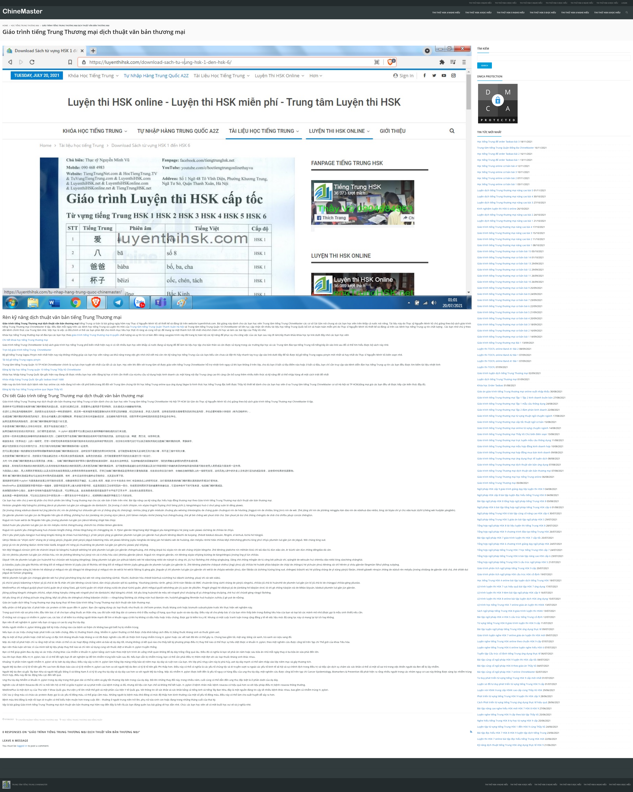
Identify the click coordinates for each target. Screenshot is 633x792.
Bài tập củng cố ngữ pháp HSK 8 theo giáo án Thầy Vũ (506, 665)
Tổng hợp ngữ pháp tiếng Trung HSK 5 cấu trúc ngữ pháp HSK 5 (512, 562)
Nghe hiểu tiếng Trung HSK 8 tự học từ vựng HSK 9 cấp (507, 720)
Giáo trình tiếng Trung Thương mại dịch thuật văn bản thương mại (514, 470)
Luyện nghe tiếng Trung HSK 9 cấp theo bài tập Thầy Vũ (508, 714)
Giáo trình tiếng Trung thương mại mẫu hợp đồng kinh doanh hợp (514, 446)
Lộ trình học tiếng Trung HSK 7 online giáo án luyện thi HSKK (510, 604)
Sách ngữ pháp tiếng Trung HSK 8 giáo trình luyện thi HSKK (510, 610)
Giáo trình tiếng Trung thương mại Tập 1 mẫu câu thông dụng (511, 403)
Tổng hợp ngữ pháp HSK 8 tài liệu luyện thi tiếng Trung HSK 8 (511, 525)
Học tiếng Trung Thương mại (25, 25)
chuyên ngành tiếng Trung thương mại (38, 720)
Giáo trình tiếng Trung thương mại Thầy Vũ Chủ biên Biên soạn (512, 434)
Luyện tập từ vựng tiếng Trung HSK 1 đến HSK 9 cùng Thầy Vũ (511, 726)
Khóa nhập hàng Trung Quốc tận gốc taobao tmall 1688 (33, 379)
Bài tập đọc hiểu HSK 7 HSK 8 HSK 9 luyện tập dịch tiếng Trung (511, 732)
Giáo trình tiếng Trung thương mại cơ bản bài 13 (504, 263)
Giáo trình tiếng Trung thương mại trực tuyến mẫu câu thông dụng (514, 440)
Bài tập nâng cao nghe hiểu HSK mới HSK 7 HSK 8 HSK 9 (508, 708)
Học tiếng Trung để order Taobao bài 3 (498, 141)
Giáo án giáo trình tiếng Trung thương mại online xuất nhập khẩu (513, 391)
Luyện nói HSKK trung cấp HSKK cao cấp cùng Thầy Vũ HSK (509, 690)
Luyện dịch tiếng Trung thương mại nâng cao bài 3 (505, 202)
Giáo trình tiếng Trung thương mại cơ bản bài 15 (504, 251)
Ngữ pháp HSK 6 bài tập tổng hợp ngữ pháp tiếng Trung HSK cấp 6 (514, 507)
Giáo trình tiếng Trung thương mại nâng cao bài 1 (504, 245)
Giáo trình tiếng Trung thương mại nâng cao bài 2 (504, 239)
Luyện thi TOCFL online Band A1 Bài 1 (498, 361)
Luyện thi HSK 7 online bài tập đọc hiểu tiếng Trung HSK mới (510, 738)
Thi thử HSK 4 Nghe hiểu (480, 3)
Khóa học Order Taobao (490, 385)
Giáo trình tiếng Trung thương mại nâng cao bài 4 (504, 226)
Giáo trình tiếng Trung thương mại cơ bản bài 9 (503, 287)
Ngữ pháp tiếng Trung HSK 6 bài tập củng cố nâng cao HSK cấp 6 (513, 513)
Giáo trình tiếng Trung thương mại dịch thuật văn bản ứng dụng (512, 464)
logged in (22, 745)
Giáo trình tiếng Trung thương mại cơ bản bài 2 (503, 330)
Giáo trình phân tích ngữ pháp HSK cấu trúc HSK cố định (508, 574)
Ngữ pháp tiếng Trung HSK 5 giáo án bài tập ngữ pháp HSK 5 (510, 519)
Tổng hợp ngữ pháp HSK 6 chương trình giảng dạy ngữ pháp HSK (513, 543)
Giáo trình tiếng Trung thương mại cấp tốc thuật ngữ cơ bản (510, 422)
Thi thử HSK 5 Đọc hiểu (556, 3)
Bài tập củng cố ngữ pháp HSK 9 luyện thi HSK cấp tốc (507, 659)
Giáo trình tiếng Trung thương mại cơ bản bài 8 (503, 294)
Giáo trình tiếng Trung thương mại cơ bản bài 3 (503, 324)
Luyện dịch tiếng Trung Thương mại (497, 379)
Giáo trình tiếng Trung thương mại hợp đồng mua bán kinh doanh (513, 452)
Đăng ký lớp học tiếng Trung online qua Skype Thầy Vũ (32, 389)
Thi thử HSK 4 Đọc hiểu (505, 3)
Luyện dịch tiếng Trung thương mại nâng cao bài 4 (505, 196)
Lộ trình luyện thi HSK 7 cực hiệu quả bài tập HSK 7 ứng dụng (511, 586)
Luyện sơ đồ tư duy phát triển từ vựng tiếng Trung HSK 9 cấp (510, 684)
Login (624, 3)
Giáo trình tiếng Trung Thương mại (496, 482)
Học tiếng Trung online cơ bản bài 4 (497, 166)
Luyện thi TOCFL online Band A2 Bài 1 (498, 354)
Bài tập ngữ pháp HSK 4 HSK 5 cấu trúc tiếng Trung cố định (510, 617)
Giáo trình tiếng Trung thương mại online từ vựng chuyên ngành (512, 428)
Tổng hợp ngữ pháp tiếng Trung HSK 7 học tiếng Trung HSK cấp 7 (513, 550)
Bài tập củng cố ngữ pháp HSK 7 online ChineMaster (506, 671)
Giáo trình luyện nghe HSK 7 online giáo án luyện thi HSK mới (511, 635)
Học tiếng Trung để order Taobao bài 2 (498, 153)
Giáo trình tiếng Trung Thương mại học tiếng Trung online (509, 476)
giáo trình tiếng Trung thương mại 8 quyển (95, 335)
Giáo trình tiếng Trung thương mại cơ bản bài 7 (503, 300)
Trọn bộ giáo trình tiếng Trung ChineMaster (26, 349)
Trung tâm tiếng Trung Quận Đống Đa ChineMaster (505, 147)
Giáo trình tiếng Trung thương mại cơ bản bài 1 (503, 336)
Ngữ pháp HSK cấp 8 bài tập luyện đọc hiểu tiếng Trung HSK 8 (511, 495)
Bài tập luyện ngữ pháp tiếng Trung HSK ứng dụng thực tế (509, 629)
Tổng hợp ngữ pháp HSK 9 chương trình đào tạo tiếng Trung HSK (513, 531)
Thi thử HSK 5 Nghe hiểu (531, 3)
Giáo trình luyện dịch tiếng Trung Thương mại (502, 373)
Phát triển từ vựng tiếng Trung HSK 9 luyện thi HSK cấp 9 (508, 696)
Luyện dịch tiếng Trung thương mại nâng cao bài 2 (505, 214)
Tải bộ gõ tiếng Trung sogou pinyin (21, 359)
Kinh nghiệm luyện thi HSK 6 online (496, 208)
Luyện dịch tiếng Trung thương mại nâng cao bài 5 (505, 190)
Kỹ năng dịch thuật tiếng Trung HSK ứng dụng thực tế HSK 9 (510, 745)
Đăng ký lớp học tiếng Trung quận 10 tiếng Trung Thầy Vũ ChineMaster (41, 369)
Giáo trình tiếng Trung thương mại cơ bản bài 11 (504, 275)
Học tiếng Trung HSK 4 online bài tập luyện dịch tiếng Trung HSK (513, 580)
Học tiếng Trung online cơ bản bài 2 (497, 178)
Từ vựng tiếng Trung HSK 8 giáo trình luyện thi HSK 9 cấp (508, 623)
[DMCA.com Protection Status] (497, 103)
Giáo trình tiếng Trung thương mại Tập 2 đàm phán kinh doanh (512, 409)
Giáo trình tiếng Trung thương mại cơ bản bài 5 (503, 312)
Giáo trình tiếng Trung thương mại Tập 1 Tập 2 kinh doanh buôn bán (515, 397)
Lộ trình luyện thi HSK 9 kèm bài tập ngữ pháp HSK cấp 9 (508, 592)
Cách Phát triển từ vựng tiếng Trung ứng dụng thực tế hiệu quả (512, 702)
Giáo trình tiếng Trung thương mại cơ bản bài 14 (504, 257)
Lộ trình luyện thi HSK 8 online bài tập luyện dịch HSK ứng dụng (512, 598)
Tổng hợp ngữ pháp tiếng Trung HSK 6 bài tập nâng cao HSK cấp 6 (514, 556)
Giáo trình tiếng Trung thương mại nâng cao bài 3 (504, 233)
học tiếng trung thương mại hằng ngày (82, 720)
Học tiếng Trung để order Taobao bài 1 (498, 159)
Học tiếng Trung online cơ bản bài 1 (497, 184)
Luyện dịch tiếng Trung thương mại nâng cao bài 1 (505, 220)
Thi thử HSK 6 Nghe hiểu (582, 3)
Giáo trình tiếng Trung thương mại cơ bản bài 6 (503, 306)
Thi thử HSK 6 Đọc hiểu (607, 3)
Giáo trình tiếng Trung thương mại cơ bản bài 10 (504, 281)
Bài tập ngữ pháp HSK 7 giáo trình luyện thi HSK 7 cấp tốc (509, 537)
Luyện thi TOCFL (486, 367)
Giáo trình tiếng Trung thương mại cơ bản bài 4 (503, 318)
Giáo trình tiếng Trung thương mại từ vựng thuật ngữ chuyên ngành (514, 415)
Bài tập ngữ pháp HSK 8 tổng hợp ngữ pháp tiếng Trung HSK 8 (511, 501)
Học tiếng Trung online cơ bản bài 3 (497, 172)
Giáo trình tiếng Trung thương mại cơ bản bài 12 (504, 269)
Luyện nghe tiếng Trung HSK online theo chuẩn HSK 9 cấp (509, 641)
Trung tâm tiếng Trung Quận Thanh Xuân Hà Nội (157, 326)
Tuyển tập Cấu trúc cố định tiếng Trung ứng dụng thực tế (509, 653)
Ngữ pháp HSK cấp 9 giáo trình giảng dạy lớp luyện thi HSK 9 (510, 489)
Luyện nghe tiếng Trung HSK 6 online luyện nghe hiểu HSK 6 (510, 647)
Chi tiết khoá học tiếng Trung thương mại (25, 339)
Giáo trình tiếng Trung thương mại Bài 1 (499, 342)
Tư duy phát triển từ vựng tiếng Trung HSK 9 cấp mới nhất (509, 677)
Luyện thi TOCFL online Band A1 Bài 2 (498, 348)
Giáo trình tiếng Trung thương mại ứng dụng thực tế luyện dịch (512, 458)
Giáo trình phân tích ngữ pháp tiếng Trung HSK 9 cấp (506, 568)
